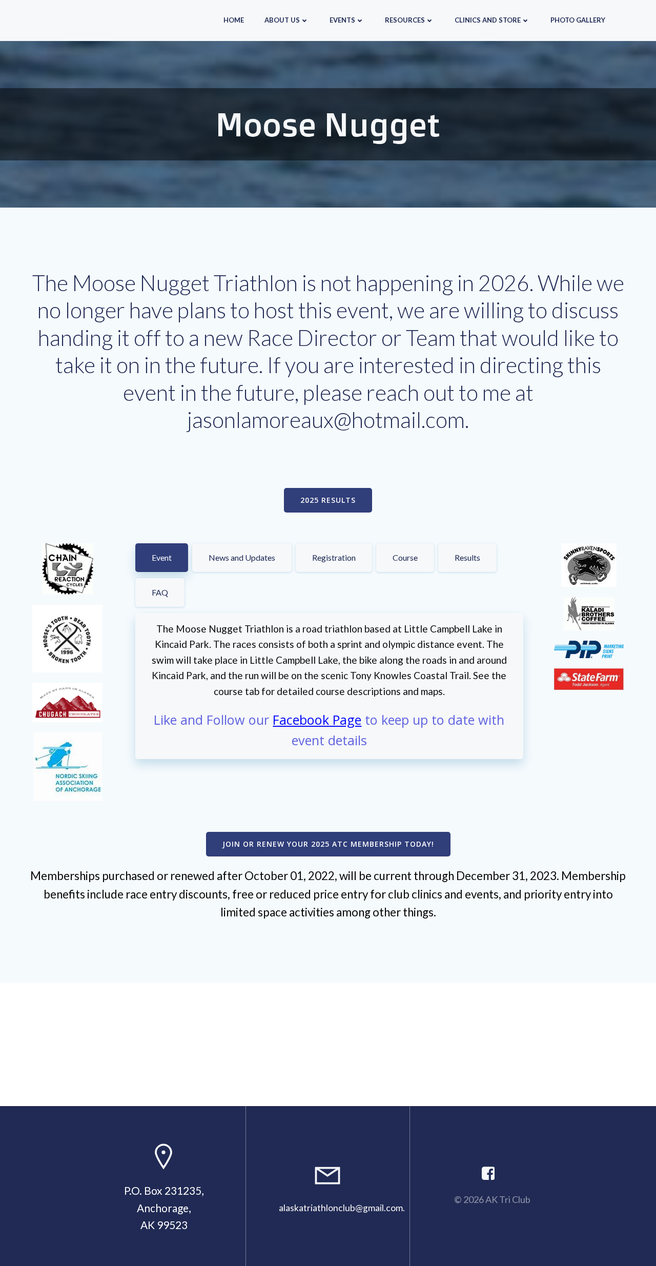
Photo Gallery (577, 20)
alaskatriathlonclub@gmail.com (341, 1207)
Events (342, 20)
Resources (405, 20)
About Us (282, 20)
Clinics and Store (488, 20)
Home (233, 20)
